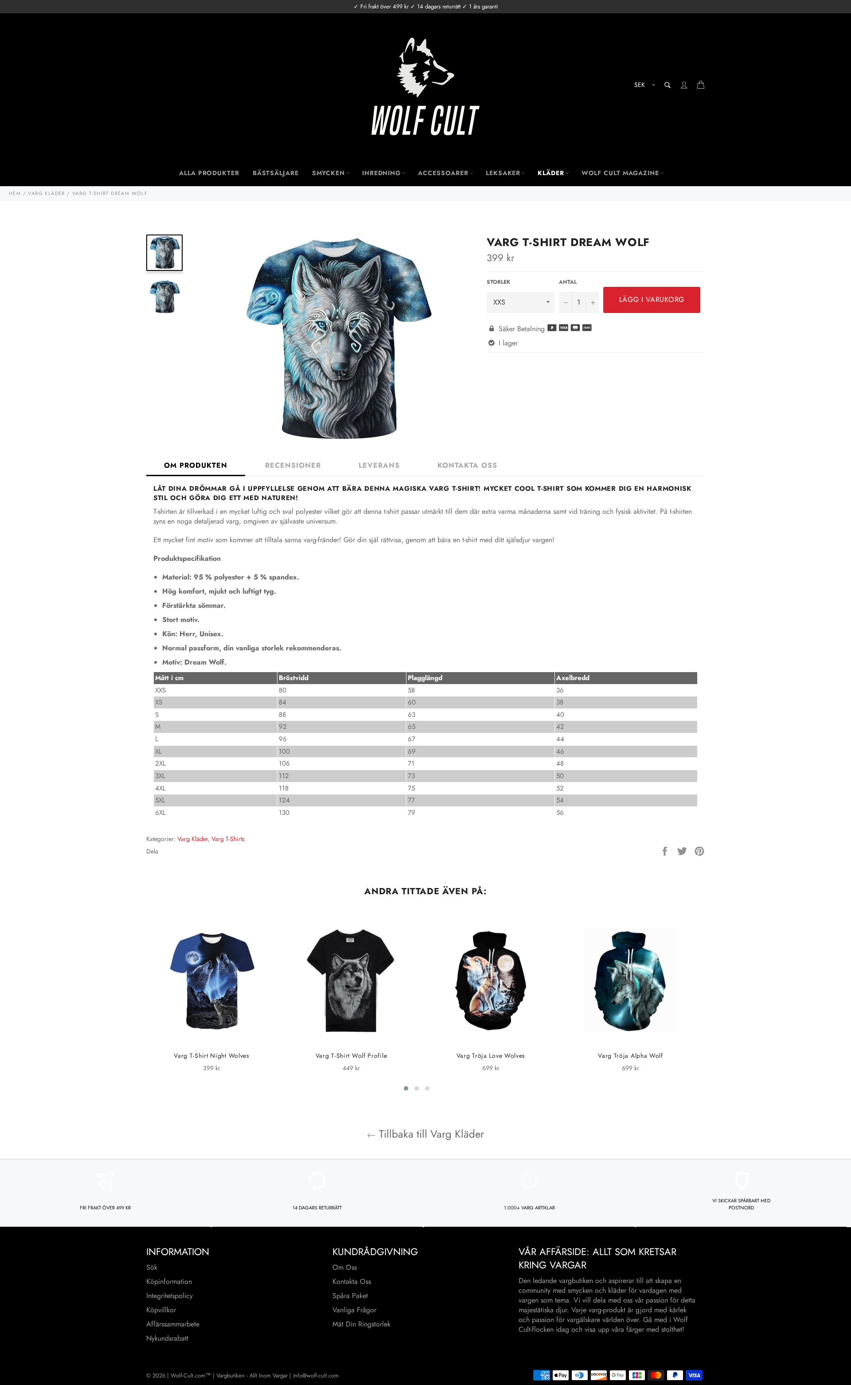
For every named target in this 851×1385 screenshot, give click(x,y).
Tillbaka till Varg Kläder (430, 1134)
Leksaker (503, 172)
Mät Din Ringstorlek (361, 1324)
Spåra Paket (350, 1296)
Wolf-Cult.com (188, 1375)
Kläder (551, 172)
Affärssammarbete (172, 1324)
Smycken (328, 172)
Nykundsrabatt (167, 1338)
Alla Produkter (209, 172)
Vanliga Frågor (354, 1310)
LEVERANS (379, 465)
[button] (406, 1088)
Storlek (498, 282)
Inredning (381, 172)
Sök (151, 1267)
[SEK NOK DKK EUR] (644, 86)
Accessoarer (443, 172)
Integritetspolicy (169, 1296)
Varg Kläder (192, 838)
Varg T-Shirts (228, 838)
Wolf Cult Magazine (620, 172)
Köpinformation (169, 1281)
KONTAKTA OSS (467, 465)
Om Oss (344, 1267)
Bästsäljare (276, 172)
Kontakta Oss (351, 1281)
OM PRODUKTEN (195, 465)
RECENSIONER (293, 465)
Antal (568, 282)
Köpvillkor (161, 1310)
